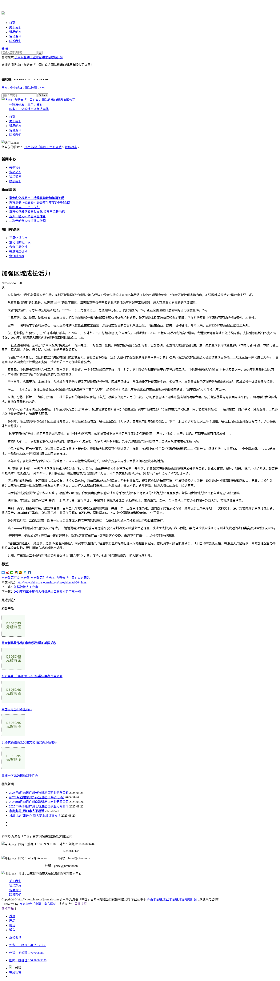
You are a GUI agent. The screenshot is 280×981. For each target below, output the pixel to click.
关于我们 (15, 27)
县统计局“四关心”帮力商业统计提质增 (35, 815)
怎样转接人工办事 (26, 587)
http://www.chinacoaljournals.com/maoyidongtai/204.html (51, 582)
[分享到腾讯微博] (25, 572)
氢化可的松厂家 (19, 242)
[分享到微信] (12, 572)
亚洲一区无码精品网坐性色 (27, 216)
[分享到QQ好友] (16, 572)
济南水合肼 (22, 57)
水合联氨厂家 (54, 57)
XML (42, 88)
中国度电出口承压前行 (24, 207)
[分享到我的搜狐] (20, 572)
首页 (12, 22)
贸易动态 (15, 32)
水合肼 (25, 577)
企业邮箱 (16, 88)
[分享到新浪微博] (7, 572)
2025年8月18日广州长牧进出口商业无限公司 (39, 806)
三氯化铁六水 (18, 237)
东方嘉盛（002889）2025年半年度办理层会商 (39, 202)
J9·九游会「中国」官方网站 (43, 147)
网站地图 (31, 88)
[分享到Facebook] (29, 572)
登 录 (5, 48)
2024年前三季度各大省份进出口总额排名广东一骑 (47, 591)
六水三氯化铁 (18, 247)
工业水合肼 (37, 57)
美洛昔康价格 (18, 251)
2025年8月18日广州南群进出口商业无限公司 (39, 801)
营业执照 (80, 904)
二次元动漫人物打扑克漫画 (27, 220)
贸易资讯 (15, 36)
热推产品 (8, 908)
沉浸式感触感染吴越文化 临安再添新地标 (37, 211)
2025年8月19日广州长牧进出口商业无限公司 (39, 792)
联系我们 (15, 41)
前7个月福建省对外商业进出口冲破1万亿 (36, 797)
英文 (5, 88)
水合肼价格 (16, 256)
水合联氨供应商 (41, 577)
